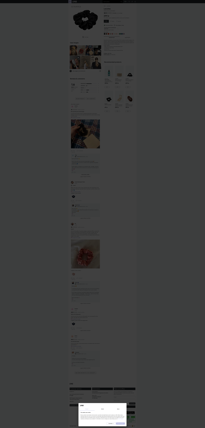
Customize (110, 423)
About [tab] (118, 409)
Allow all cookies (120, 423)
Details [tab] (102, 409)
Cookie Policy (120, 418)
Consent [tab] (86, 409)
